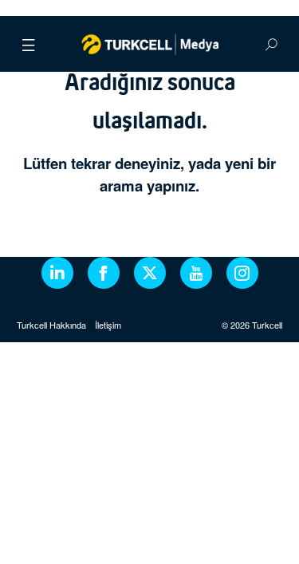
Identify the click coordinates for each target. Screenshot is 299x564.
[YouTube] (196, 273)
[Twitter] (150, 273)
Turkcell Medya (149, 44)
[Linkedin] (57, 273)
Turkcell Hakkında (51, 324)
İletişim (108, 324)
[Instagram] (242, 273)
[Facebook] (104, 273)
